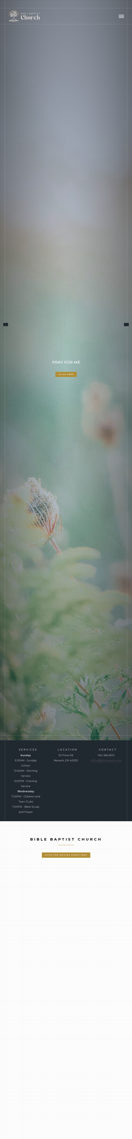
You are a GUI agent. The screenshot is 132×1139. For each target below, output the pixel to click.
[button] (11, 367)
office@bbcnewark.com (106, 760)
